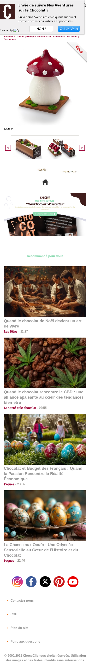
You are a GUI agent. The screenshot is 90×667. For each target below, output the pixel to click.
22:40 (19, 560)
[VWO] (18, 30)
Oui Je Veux (69, 29)
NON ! (41, 29)
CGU (13, 614)
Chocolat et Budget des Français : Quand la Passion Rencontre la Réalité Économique (43, 473)
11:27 (23, 331)
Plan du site (19, 628)
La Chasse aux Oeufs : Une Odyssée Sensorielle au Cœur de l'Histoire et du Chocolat (41, 550)
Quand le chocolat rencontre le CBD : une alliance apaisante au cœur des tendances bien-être (44, 397)
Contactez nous (22, 600)
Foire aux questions (25, 641)
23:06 (19, 484)
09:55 (41, 408)
